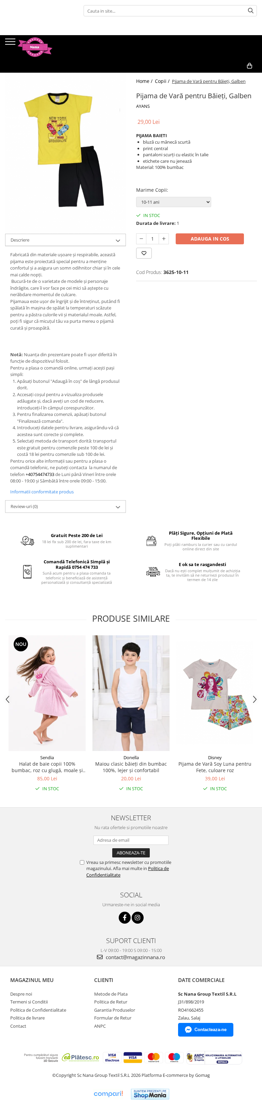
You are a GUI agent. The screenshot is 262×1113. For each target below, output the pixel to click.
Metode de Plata (111, 994)
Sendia (47, 757)
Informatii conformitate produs (42, 492)
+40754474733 (40, 474)
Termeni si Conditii (29, 1002)
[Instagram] (138, 918)
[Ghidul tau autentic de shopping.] (108, 1094)
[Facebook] (125, 918)
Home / (145, 81)
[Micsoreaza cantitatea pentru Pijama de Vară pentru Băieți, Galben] (141, 238)
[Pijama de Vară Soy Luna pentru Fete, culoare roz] (214, 693)
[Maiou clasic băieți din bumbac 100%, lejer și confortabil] (131, 693)
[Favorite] (144, 253)
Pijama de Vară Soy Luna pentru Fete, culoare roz (214, 767)
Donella (131, 757)
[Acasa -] (39, 47)
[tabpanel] (65, 153)
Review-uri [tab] (24, 506)
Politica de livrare (27, 1018)
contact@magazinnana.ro (134, 957)
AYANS (143, 106)
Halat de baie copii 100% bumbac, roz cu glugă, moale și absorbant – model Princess (47, 767)
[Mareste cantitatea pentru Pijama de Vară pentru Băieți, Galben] (164, 238)
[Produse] (11, 44)
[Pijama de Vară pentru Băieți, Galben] (65, 153)
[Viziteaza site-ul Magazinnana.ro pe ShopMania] (150, 1094)
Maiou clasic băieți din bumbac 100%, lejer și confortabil (131, 767)
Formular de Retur (112, 1018)
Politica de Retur (110, 1002)
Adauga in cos (210, 238)
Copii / (163, 81)
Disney (215, 757)
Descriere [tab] (20, 240)
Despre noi (21, 994)
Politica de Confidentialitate (38, 1010)
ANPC (100, 1026)
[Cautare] (251, 10)
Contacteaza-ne (210, 1029)
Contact (18, 1026)
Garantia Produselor (114, 1010)
